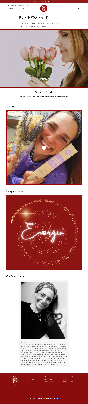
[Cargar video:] (44, 232)
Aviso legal (65, 379)
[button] (17, 5)
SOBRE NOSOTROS (29, 379)
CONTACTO (28, 384)
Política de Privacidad (68, 381)
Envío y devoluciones (48, 381)
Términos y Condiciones (49, 379)
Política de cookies (67, 384)
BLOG (26, 381)
